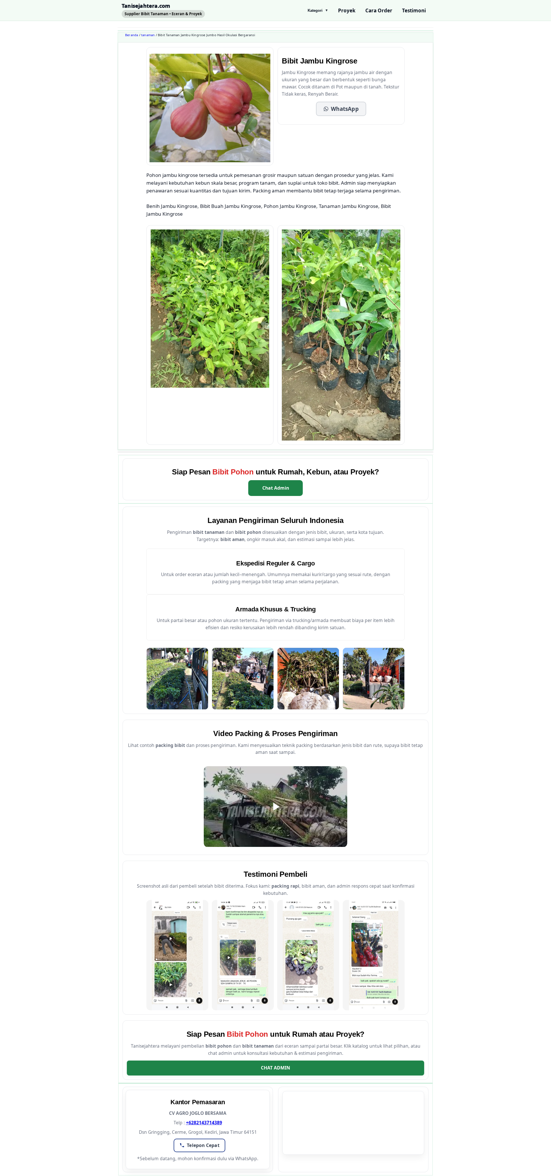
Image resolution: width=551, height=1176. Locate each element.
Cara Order (378, 10)
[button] (341, 109)
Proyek (347, 10)
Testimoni (414, 10)
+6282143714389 (204, 1122)
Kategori (318, 10)
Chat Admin (275, 488)
